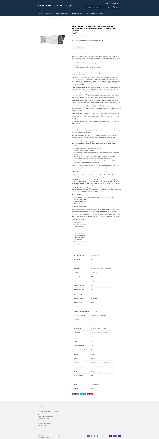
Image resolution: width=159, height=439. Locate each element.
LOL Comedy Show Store (94, 14)
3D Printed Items (77, 14)
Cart (117, 7)
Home (40, 14)
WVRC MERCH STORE (62, 14)
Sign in (107, 3)
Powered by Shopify (43, 437)
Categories (49, 14)
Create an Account (116, 3)
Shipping (74, 36)
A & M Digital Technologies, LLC (56, 6)
